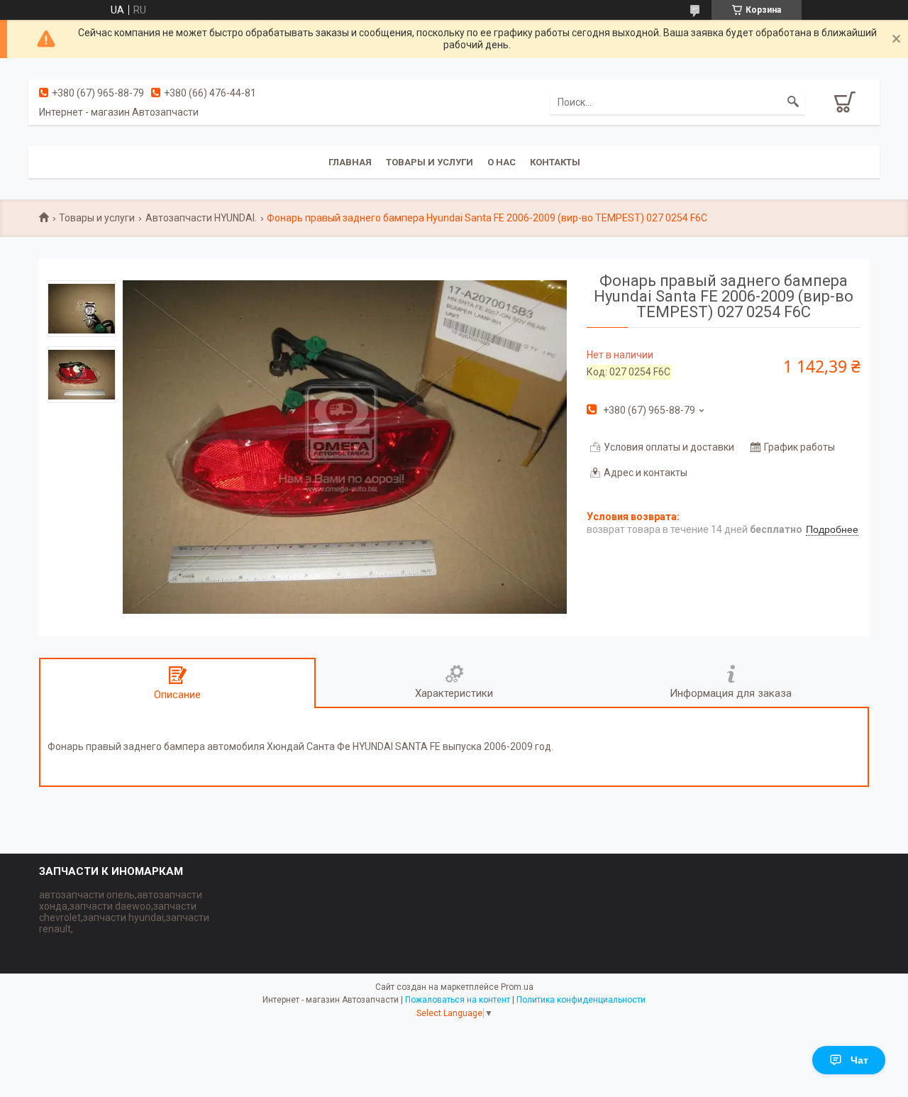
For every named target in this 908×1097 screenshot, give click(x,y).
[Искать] (793, 102)
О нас (501, 162)
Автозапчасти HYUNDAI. (201, 218)
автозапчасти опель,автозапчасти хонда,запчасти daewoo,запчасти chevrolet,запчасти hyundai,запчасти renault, (124, 912)
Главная (350, 162)
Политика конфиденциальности (581, 1000)
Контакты (555, 162)
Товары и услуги (429, 162)
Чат (859, 1060)
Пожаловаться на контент (457, 1000)
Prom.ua (517, 987)
